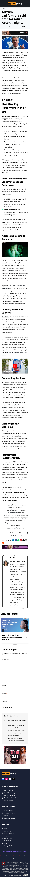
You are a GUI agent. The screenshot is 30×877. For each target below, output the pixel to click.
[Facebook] (16, 540)
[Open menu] (1, 3)
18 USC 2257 (7, 841)
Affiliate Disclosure (9, 833)
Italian (24, 858)
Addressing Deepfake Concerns (16, 730)
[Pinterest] (21, 540)
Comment (6, 660)
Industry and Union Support (15, 733)
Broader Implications (13, 735)
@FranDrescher (13, 512)
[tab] (13, 644)
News (3, 8)
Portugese (13, 858)
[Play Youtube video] (15, 366)
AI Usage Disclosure (9, 846)
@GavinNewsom (9, 515)
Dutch (19, 858)
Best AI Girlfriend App (10, 793)
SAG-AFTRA (5, 317)
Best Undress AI (8, 790)
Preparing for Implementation (16, 740)
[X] (23, 540)
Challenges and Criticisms (15, 738)
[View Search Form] (28, 3)
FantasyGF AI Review (9, 813)
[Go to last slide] (3, 630)
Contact (6, 843)
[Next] (27, 630)
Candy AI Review (8, 810)
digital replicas (15, 150)
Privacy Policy (7, 831)
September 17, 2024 (16, 535)
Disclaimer (6, 836)
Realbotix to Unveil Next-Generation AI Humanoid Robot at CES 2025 (15, 637)
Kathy (4, 26)
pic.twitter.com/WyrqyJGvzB (16, 528)
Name (4, 685)
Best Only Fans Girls (9, 795)
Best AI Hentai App (9, 800)
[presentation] (15, 625)
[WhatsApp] (18, 540)
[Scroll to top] (26, 872)
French (6, 858)
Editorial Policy (8, 838)
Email (4, 693)
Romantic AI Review (9, 818)
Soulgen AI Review (9, 815)
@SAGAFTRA (15, 510)
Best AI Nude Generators (10, 798)
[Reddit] (3, 543)
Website (4, 701)
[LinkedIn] (13, 540)
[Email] (26, 540)
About (5, 828)
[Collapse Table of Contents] (25, 716)
